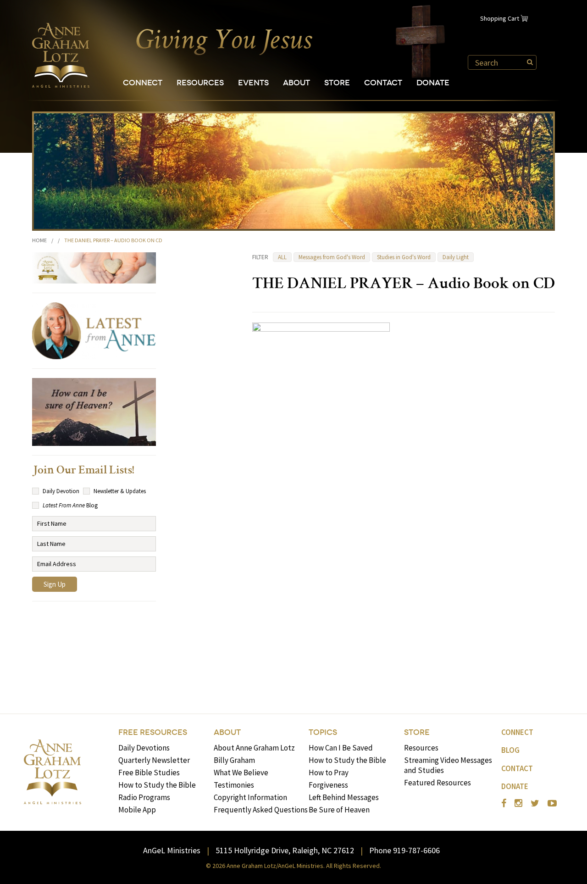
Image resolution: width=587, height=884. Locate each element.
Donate (432, 83)
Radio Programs (144, 797)
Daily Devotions (144, 748)
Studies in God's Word (404, 257)
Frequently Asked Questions (261, 810)
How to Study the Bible (157, 785)
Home (39, 240)
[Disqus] (403, 562)
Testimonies (234, 785)
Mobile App (137, 810)
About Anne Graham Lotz (254, 748)
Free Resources (152, 732)
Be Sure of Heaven (339, 810)
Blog (510, 750)
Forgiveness (328, 785)
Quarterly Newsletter (154, 760)
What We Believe (241, 772)
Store (337, 83)
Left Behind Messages (344, 797)
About (296, 83)
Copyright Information (250, 797)
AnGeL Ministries (171, 850)
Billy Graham (234, 760)
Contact (383, 83)
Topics (323, 732)
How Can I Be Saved (341, 748)
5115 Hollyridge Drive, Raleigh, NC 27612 (285, 850)
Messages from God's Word (332, 257)
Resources (200, 83)
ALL (282, 257)
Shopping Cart (499, 18)
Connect (142, 83)
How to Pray (329, 772)
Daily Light (456, 257)
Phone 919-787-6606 (404, 850)
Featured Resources (437, 783)
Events (253, 83)
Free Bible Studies (149, 772)
